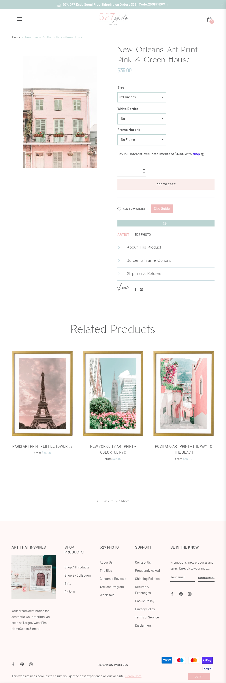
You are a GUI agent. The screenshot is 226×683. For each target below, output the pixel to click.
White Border (127, 109)
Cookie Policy (144, 601)
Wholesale (107, 595)
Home (16, 37)
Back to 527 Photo (115, 501)
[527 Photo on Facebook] (172, 593)
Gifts (67, 583)
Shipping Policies (147, 579)
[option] (42, 408)
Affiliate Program (112, 587)
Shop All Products (76, 567)
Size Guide (162, 208)
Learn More (133, 676)
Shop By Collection (77, 575)
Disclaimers (143, 625)
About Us (106, 562)
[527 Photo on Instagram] (190, 593)
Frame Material (129, 130)
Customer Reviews (113, 579)
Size (120, 87)
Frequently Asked (147, 570)
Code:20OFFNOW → (154, 4)
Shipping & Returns (143, 274)
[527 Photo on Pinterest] (181, 593)
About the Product (143, 247)
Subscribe (206, 577)
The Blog (106, 570)
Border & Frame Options (148, 261)
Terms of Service (147, 617)
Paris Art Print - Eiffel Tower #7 (42, 446)
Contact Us (143, 562)
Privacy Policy (145, 609)
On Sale (69, 592)
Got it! (199, 676)
